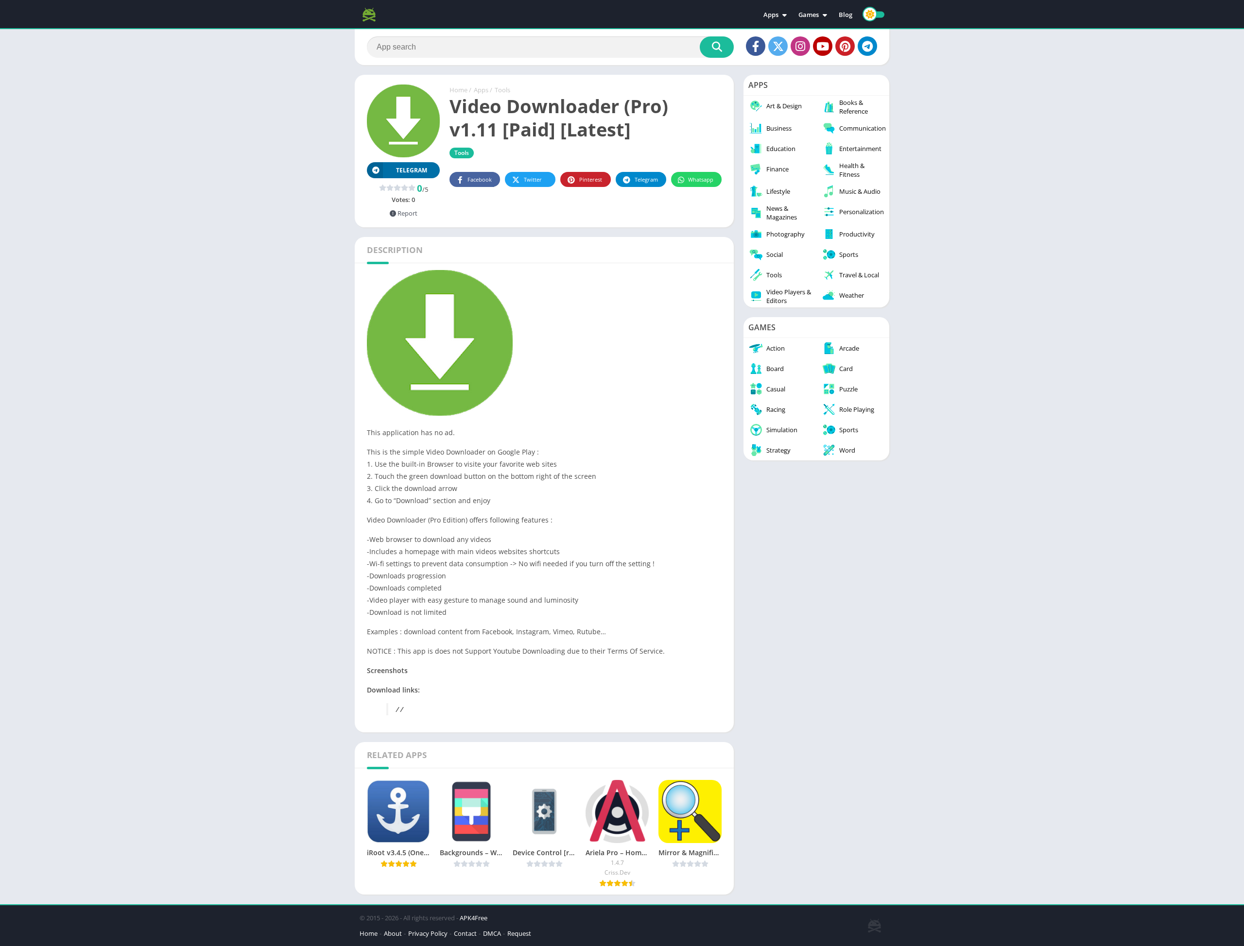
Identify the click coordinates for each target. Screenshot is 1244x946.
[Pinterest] (845, 46)
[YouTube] (822, 46)
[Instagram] (800, 46)
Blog (845, 14)
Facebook (479, 179)
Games (808, 14)
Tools (502, 89)
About (393, 933)
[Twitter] (778, 46)
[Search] (717, 47)
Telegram (646, 179)
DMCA (492, 933)
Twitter (533, 179)
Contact (465, 933)
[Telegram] (867, 46)
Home (458, 89)
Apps (770, 14)
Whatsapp (700, 179)
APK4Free (473, 917)
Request (519, 933)
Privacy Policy (428, 933)
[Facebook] (755, 46)
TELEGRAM (411, 170)
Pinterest (590, 179)
